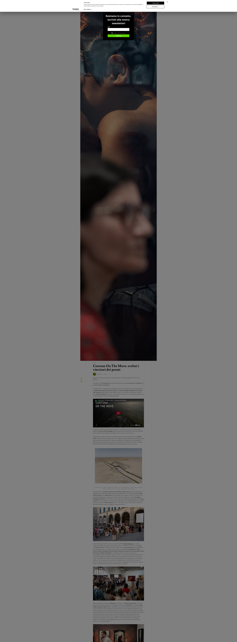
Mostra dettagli (87, 9)
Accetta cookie (155, 3)
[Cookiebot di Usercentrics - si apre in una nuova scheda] (75, 9)
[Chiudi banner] (167, 1)
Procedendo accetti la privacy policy (118, 33)
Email (109, 26)
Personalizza (155, 6)
